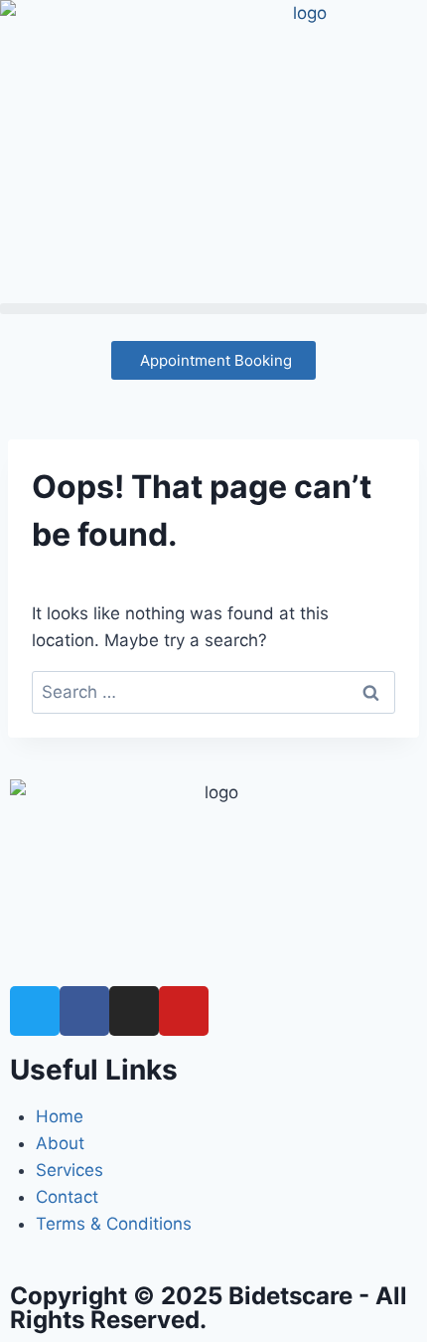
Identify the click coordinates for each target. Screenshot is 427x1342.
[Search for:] (213, 692)
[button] (213, 308)
